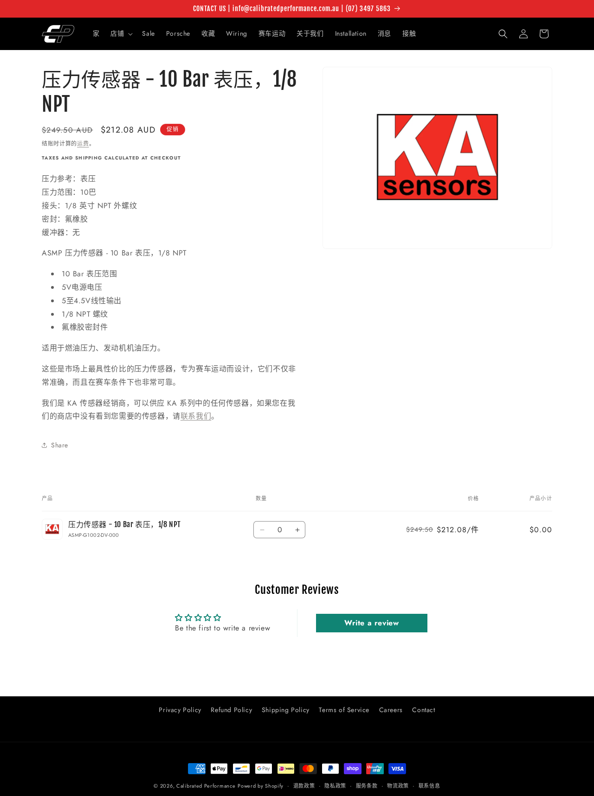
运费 (83, 144)
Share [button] (59, 445)
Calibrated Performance (205, 786)
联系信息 (429, 785)
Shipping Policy (286, 709)
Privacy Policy (180, 709)
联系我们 (196, 416)
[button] (120, 33)
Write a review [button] (371, 623)
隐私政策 (335, 785)
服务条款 (367, 785)
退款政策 (304, 785)
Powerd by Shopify (261, 786)
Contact (423, 709)
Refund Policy (231, 709)
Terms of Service (344, 709)
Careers (391, 709)
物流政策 (398, 785)
